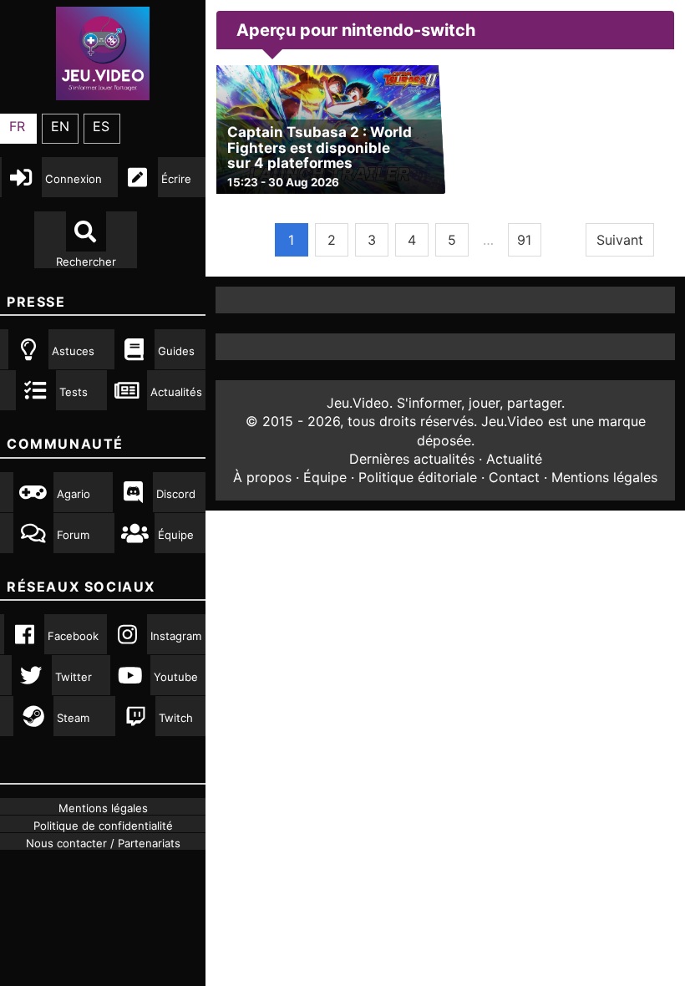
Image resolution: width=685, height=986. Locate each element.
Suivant (619, 239)
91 (524, 239)
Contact (514, 477)
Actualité (514, 458)
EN (60, 126)
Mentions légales (604, 477)
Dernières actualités (411, 458)
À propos (262, 477)
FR (17, 126)
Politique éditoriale (417, 477)
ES (101, 126)
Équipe (325, 477)
